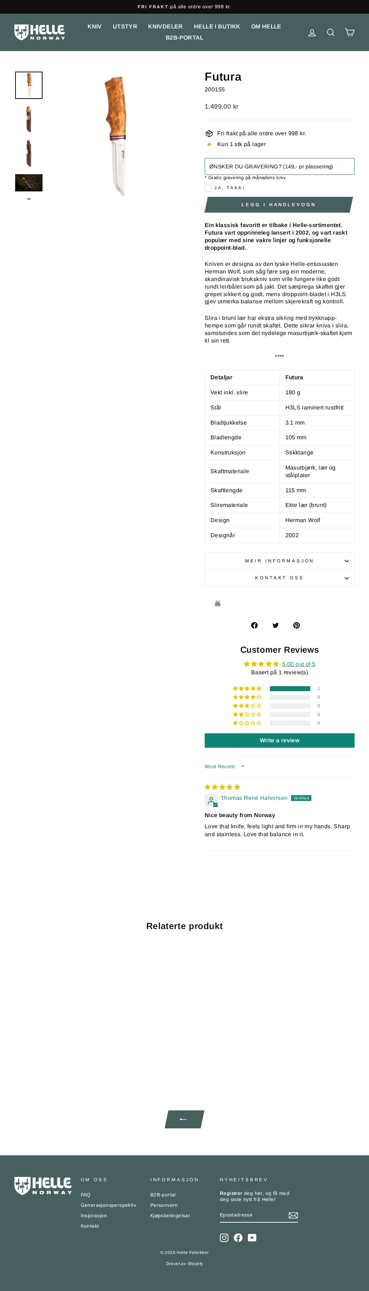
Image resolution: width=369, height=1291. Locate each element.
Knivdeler (165, 26)
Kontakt (90, 1226)
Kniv (95, 26)
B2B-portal (184, 38)
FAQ (86, 1194)
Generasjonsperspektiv (108, 1205)
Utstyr (125, 26)
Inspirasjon (94, 1215)
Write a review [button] (280, 740)
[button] (248, 688)
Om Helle (266, 26)
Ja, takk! (229, 187)
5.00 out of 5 (298, 664)
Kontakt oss (279, 577)
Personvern (164, 1205)
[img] (222, 787)
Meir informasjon (279, 560)
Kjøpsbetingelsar (170, 1215)
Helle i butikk (217, 26)
